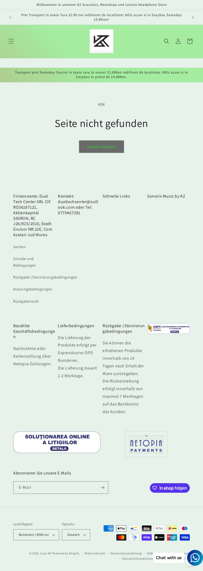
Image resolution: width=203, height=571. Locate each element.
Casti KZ (46, 553)
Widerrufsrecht (95, 553)
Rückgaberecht (26, 301)
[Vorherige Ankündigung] (10, 17)
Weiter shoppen (101, 146)
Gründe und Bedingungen (24, 262)
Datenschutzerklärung (126, 553)
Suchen (19, 246)
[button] (11, 41)
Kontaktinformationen (137, 558)
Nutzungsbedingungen (32, 289)
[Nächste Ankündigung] (193, 17)
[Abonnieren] (102, 487)
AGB (150, 553)
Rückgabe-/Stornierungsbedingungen (45, 277)
